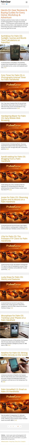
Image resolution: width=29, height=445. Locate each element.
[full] (5, 67)
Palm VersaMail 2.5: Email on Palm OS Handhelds (14, 390)
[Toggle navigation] (26, 2)
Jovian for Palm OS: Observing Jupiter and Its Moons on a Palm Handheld (14, 199)
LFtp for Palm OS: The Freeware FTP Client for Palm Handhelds (14, 238)
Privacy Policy (11, 441)
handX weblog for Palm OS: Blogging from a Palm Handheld (13, 158)
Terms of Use (18, 441)
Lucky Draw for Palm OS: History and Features (12, 278)
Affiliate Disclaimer (5, 441)
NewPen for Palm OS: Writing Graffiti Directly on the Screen (14, 353)
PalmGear (6, 1)
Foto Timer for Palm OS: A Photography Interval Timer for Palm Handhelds (13, 77)
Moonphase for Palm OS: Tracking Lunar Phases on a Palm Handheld (13, 317)
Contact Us (23, 441)
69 (18, 426)
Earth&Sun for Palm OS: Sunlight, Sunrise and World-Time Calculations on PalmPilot (13, 39)
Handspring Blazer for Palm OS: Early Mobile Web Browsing (13, 118)
